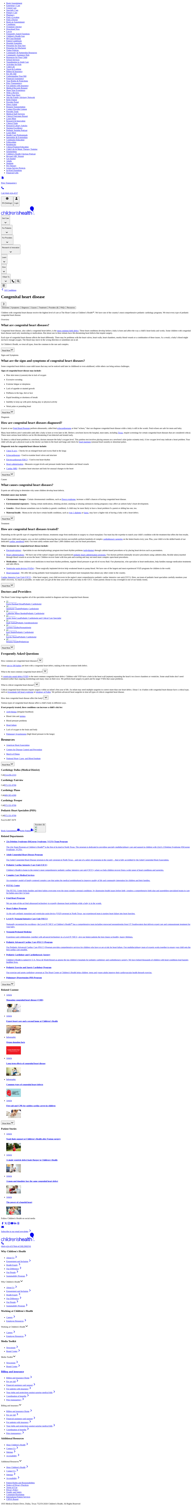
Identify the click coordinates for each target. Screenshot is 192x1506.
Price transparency (13, 1400)
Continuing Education (15, 140)
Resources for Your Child (16, 57)
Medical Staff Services (15, 114)
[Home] (96, 210)
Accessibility (11, 1456)
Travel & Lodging (13, 69)
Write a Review (12, 93)
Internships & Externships (17, 137)
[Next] (3, 304)
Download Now (13, 29)
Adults (9, 161)
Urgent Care (11, 8)
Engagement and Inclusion (17, 1261)
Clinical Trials (12, 123)
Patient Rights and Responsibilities (20, 1483)
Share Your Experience (15, 90)
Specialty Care (12, 10)
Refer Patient (11, 100)
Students (9, 163)
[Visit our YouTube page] (12, 1224)
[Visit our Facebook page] (2, 1224)
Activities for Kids (13, 64)
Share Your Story (13, 95)
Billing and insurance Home (17, 1378)
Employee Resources (15, 1321)
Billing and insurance (12, 1371)
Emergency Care (13, 5)
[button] (96, 660)
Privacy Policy (12, 1490)
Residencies (11, 144)
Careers (9, 1317)
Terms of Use (11, 1487)
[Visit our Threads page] (18, 1224)
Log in (9, 31)
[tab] (5, 307)
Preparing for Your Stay (16, 45)
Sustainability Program (15, 1276)
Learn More (11, 118)
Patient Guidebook (14, 41)
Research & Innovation (15, 121)
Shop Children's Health (15, 1445)
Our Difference (12, 1269)
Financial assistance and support (19, 1385)
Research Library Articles (16, 126)
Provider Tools (12, 111)
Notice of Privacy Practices (17, 1485)
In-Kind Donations (14, 170)
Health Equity (12, 1265)
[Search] (18, 281)
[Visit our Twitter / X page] (5, 1224)
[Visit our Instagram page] (8, 1224)
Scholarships (11, 151)
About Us (10, 1258)
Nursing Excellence (14, 128)
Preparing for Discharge (16, 48)
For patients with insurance (17, 86)
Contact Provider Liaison (16, 109)
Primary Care (11, 13)
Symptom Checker (14, 27)
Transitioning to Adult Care (17, 62)
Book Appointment (14, 3)
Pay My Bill (11, 74)
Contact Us (11, 1448)
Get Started (11, 159)
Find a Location (12, 17)
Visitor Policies (12, 50)
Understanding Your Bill (16, 76)
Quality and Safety (14, 1492)
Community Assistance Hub (17, 55)
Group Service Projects (15, 168)
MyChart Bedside (13, 38)
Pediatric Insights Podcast (16, 130)
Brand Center (11, 1351)
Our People (11, 1272)
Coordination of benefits (16, 1396)
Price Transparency (14, 83)
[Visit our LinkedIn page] (15, 1224)
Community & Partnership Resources (21, 53)
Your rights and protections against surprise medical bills (29, 1392)
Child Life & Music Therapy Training (21, 149)
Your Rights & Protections (17, 81)
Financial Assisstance (15, 78)
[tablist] (96, 307)
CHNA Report (12, 1499)
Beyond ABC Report (15, 156)
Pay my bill (11, 1381)
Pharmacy (10, 15)
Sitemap (9, 1452)
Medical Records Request (16, 88)
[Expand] (40, 660)
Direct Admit (11, 104)
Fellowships (11, 142)
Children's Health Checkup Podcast (21, 154)
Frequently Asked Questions (18, 34)
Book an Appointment (15, 22)
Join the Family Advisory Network (20, 97)
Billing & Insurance (14, 71)
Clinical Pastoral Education (17, 147)
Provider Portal (12, 102)
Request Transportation (15, 107)
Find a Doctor (12, 20)
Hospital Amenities (14, 43)
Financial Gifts (12, 173)
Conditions (10, 24)
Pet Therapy (11, 166)
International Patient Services (18, 1497)
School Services (12, 60)
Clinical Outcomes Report (17, 116)
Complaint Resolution (15, 1494)
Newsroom (10, 1348)
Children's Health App (15, 36)
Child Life (10, 67)
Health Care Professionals (17, 135)
